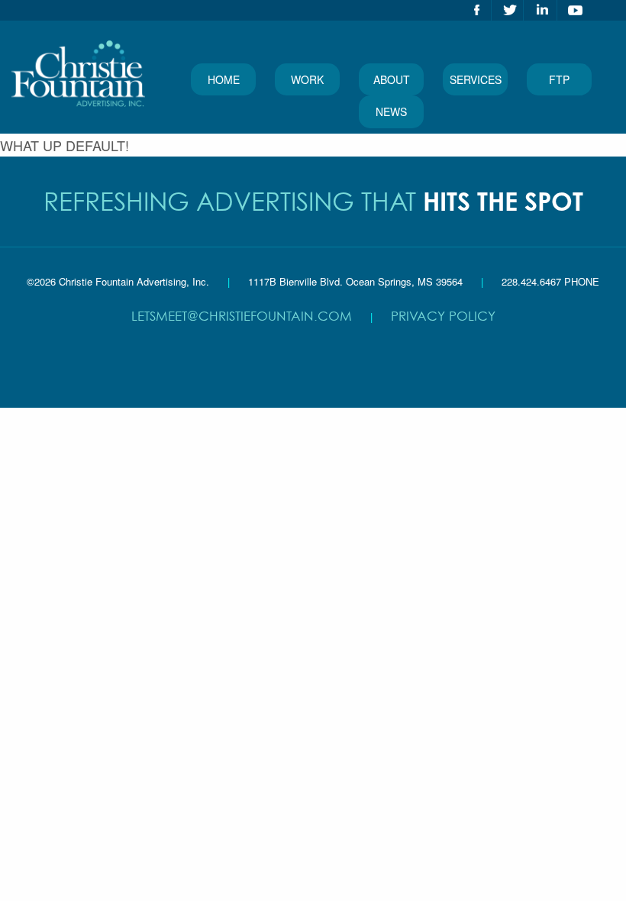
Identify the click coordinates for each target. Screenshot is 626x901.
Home (224, 79)
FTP (559, 79)
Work (307, 79)
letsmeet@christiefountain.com (241, 316)
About (391, 79)
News (391, 111)
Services (476, 79)
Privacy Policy (443, 316)
